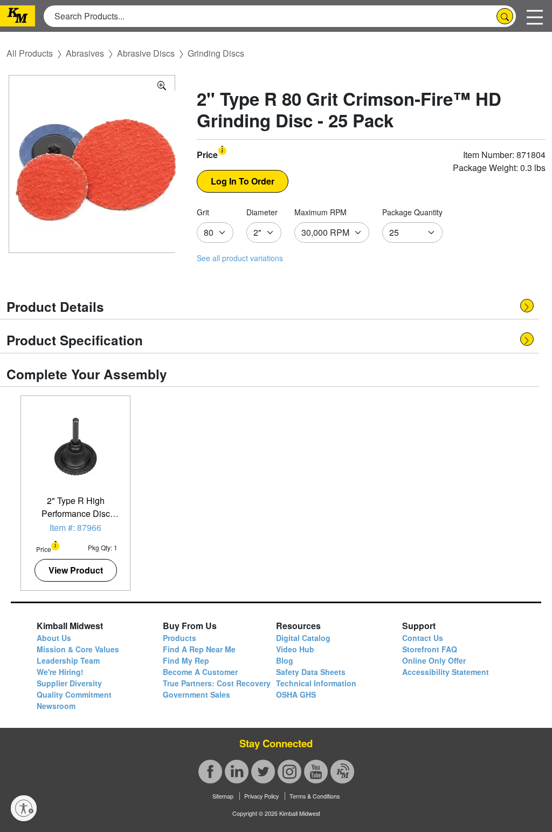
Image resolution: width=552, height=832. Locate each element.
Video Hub (295, 649)
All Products (29, 53)
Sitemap (222, 796)
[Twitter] (263, 771)
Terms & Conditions (314, 796)
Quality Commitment (74, 694)
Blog (284, 660)
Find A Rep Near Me (199, 649)
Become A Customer (200, 671)
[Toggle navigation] (534, 16)
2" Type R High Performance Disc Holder (76, 513)
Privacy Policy (261, 796)
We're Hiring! (60, 671)
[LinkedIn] (237, 771)
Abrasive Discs (146, 53)
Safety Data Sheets (311, 671)
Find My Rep (186, 660)
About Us (54, 637)
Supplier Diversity (69, 683)
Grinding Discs (216, 53)
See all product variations (240, 258)
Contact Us (422, 637)
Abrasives (85, 53)
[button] (222, 149)
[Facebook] (210, 771)
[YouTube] (316, 771)
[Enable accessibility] (24, 808)
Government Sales (196, 694)
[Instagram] (289, 771)
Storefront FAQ (429, 649)
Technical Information (316, 683)
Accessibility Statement (445, 671)
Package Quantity (412, 212)
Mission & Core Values (78, 649)
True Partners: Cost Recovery (217, 683)
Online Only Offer (434, 660)
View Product (76, 570)
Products (179, 637)
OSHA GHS (296, 694)
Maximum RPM (320, 212)
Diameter (262, 212)
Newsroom (56, 705)
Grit (203, 212)
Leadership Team (68, 660)
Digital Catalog (303, 637)
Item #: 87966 (75, 527)
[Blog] (342, 771)
